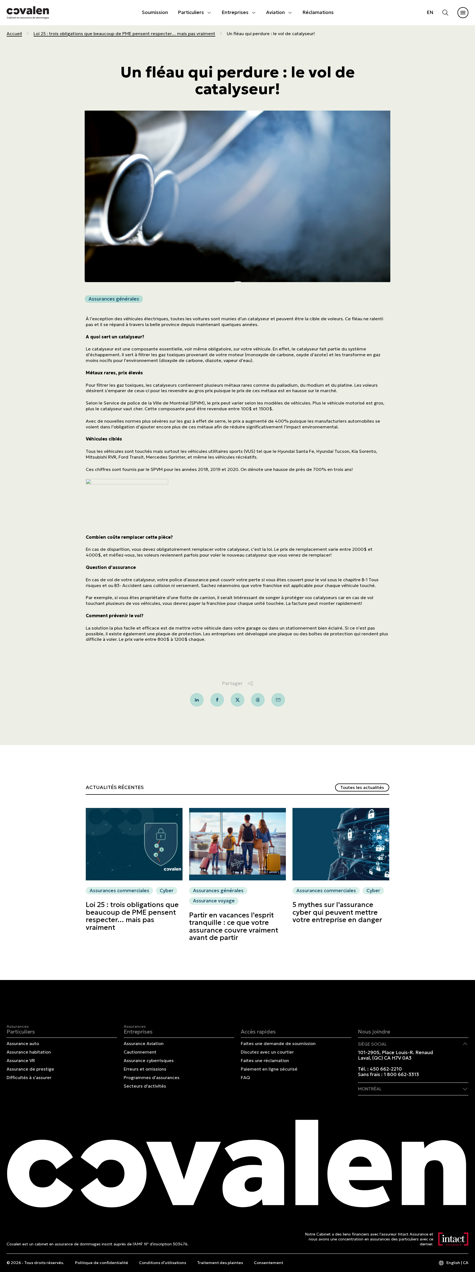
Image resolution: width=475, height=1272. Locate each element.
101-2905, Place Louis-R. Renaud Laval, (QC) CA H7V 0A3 (395, 1055)
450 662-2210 (386, 1069)
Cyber (166, 891)
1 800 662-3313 (401, 1074)
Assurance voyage (214, 901)
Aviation (275, 12)
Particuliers (191, 12)
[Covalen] (28, 12)
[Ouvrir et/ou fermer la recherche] (445, 12)
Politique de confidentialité (101, 1262)
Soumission (155, 12)
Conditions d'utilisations (162, 1262)
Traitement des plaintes (220, 1262)
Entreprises (235, 12)
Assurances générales (114, 299)
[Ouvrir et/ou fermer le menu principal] (462, 12)
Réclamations (318, 12)
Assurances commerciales (119, 891)
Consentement (268, 1262)
